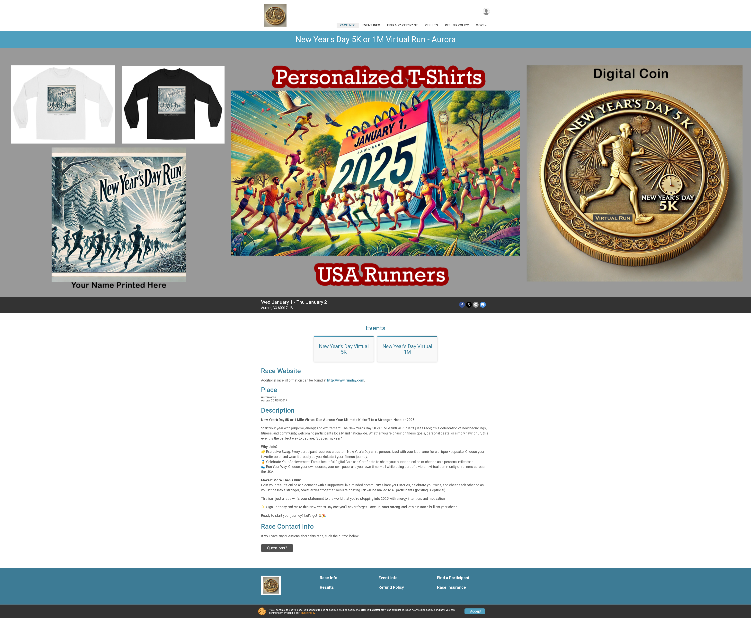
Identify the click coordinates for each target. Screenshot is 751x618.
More (480, 25)
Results (431, 25)
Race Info (348, 25)
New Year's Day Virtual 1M (407, 349)
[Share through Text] (483, 304)
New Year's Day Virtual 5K (344, 349)
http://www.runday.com (345, 380)
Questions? (277, 548)
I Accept (474, 611)
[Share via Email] (476, 304)
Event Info (371, 25)
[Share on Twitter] (469, 304)
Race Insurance (451, 587)
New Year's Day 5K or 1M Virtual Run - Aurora (376, 39)
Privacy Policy (307, 612)
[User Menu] (486, 11)
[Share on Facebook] (462, 304)
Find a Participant (402, 25)
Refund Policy (457, 25)
